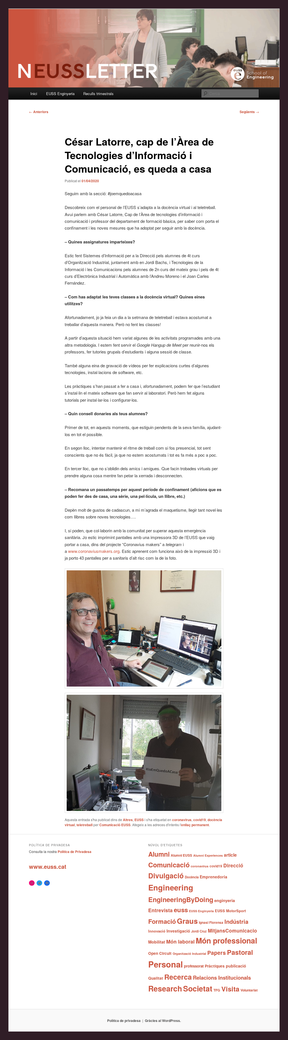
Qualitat (155, 978)
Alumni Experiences (208, 855)
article (230, 855)
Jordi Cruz (199, 931)
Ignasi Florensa (211, 922)
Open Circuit (160, 953)
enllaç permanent (195, 824)
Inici (33, 93)
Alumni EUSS (181, 855)
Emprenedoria (213, 877)
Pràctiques (215, 966)
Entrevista (160, 910)
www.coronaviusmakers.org (94, 551)
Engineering (170, 887)
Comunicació (169, 864)
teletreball (84, 824)
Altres (128, 819)
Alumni (159, 854)
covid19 (199, 819)
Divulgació (166, 875)
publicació (236, 966)
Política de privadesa (124, 1020)
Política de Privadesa (74, 851)
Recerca (178, 977)
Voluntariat (249, 990)
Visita (230, 988)
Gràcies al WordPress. (163, 1020)
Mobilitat (156, 942)
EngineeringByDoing (180, 899)
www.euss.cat (47, 866)
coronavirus (182, 819)
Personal (165, 964)
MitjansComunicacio (232, 930)
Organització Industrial (189, 953)
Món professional (226, 940)
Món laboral (180, 941)
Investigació (178, 931)
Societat (197, 988)
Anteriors (38, 111)
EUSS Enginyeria (60, 93)
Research (165, 988)
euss (181, 909)
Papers (216, 953)
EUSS (139, 819)
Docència (192, 877)
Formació (162, 921)
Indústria (236, 921)
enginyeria (224, 900)
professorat (194, 966)
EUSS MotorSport (230, 910)
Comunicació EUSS (114, 824)
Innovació (156, 931)
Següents (249, 111)
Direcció (233, 865)
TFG (216, 990)
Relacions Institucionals (222, 977)
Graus (187, 921)
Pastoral (240, 952)
